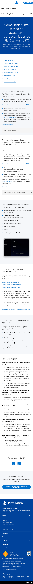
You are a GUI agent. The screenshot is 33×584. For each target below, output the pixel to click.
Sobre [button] (4, 515)
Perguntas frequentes (10, 82)
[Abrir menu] (2, 2)
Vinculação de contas (10, 117)
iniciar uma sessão (7, 181)
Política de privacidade (11, 577)
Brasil (7, 574)
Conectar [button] (5, 548)
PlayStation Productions (8, 524)
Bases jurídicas (4, 577)
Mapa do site (28, 577)
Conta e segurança (22, 14)
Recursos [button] (5, 544)
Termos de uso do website (20, 577)
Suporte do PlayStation (12, 507)
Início (3, 507)
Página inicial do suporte (8, 8)
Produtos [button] (5, 533)
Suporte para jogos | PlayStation (10, 508)
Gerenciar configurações (11, 66)
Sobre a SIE (5, 518)
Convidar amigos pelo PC (11, 72)
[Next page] (31, 14)
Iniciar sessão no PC (9, 60)
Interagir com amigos (10, 75)
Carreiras (4, 520)
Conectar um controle (10, 69)
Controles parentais (9, 79)
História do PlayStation (7, 529)
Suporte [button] (4, 540)
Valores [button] (4, 537)
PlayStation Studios (7, 522)
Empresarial (5, 527)
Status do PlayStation (7, 14)
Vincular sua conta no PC (11, 63)
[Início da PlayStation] (16, 2)
